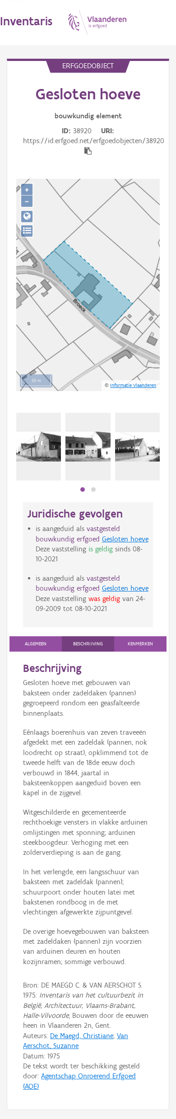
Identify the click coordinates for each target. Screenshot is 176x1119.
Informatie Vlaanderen (133, 385)
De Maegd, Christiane (81, 1035)
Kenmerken (140, 644)
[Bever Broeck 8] (38, 447)
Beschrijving (88, 644)
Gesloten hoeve (125, 539)
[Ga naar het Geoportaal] (26, 216)
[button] (82, 489)
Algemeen (35, 644)
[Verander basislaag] (26, 231)
